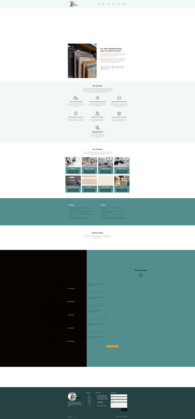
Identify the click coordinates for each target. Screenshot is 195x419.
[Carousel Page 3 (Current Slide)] (117, 346)
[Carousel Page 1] (108, 346)
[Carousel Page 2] (112, 346)
